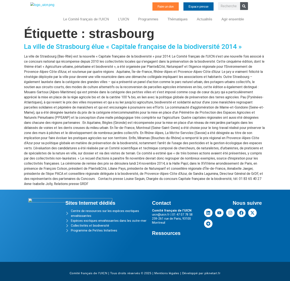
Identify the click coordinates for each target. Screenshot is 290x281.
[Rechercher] (244, 6)
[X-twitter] (252, 213)
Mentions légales (166, 273)
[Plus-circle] (208, 223)
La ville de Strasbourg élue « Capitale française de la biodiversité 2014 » (133, 46)
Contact (161, 203)
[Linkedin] (208, 213)
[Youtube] (219, 213)
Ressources (166, 233)
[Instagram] (230, 213)
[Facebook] (241, 213)
